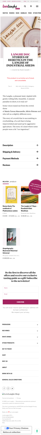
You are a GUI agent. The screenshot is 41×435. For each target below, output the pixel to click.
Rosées (11, 13)
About (4, 367)
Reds (17, 13)
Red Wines (5, 331)
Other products (8, 343)
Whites (5, 13)
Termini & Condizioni (8, 398)
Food (30, 13)
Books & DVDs (16, 1)
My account (34, 1)
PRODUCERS (6, 324)
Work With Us (7, 374)
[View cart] (31, 6)
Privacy (19, 398)
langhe (10, 6)
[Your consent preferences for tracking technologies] (37, 431)
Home (4, 1)
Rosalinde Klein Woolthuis (28, 213)
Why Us (4, 361)
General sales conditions (12, 380)
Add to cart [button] (8, 261)
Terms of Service (13, 408)
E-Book (5, 213)
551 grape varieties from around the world (15, 255)
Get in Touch (7, 349)
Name (6, 288)
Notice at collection (11, 432)
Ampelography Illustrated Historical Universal (10, 250)
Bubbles (24, 13)
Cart (4, 355)
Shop (9, 1)
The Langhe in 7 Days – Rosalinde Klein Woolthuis (29, 208)
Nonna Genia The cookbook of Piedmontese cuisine (10, 208)
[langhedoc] (20, 37)
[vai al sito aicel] (10, 394)
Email (5, 294)
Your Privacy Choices (18, 428)
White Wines (6, 337)
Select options (9, 219)
